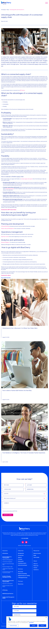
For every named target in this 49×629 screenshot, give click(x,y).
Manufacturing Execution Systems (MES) (8, 581)
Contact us (36, 569)
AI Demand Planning (5, 226)
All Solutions (5, 553)
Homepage (3, 9)
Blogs (8, 9)
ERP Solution (22, 90)
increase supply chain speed (26, 178)
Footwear (20, 559)
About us (36, 563)
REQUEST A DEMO (8, 514)
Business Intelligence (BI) (7, 566)
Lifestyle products (22, 563)
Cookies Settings (13, 625)
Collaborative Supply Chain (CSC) (7, 569)
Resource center (37, 553)
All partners (20, 584)
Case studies (36, 557)
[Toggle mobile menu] (46, 3)
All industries (21, 553)
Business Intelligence (5, 242)
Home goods (20, 561)
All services (20, 571)
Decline (33, 625)
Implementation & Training (24, 575)
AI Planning (4, 590)
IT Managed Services (22, 577)
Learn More (31, 622)
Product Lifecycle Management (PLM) (6, 577)
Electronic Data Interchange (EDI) (8, 564)
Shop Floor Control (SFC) (7, 583)
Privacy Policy (4, 626)
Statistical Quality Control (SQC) (7, 586)
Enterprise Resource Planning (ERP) (7, 557)
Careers (35, 567)
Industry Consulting (22, 573)
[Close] (46, 617)
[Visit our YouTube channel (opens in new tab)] (26, 542)
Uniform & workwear (22, 565)
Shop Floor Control (5, 236)
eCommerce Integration (7, 561)
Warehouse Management (7, 559)
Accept (42, 625)
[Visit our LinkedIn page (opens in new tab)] (22, 542)
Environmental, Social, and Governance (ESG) (7, 572)
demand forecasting (10, 188)
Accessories (20, 555)
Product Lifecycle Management (7, 228)
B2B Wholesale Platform (7, 593)
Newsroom (36, 565)
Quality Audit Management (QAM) (8, 598)
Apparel (20, 557)
